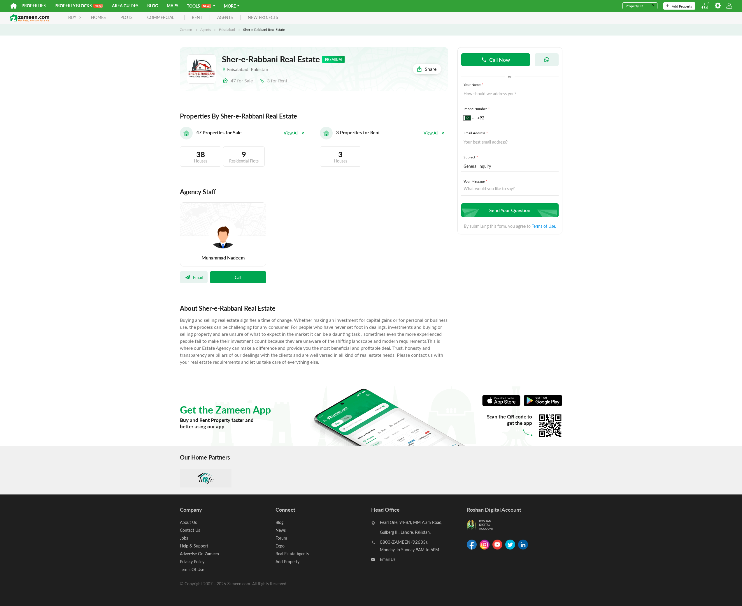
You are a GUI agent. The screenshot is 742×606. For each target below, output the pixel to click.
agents (225, 17)
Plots (126, 17)
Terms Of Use (192, 569)
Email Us (387, 559)
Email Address (476, 133)
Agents (205, 29)
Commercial (160, 17)
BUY (72, 17)
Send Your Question (509, 210)
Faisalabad (227, 29)
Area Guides (125, 5)
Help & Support (194, 546)
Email (198, 277)
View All (291, 133)
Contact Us (190, 530)
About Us (188, 522)
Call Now (499, 59)
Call (238, 277)
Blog (152, 5)
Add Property (682, 6)
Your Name (473, 84)
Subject (471, 157)
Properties (34, 5)
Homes (98, 17)
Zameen (186, 29)
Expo (280, 546)
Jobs (184, 538)
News (281, 530)
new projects (263, 17)
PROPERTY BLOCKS (73, 5)
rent (197, 17)
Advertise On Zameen (199, 553)
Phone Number (477, 108)
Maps (172, 5)
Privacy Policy (192, 561)
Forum (281, 538)
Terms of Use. (544, 226)
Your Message (475, 181)
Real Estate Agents (292, 553)
